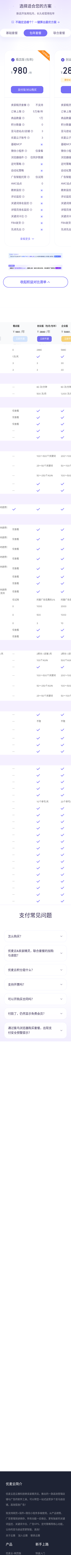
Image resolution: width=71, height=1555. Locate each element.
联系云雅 (35, 1535)
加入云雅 (23, 1535)
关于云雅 (10, 1535)
